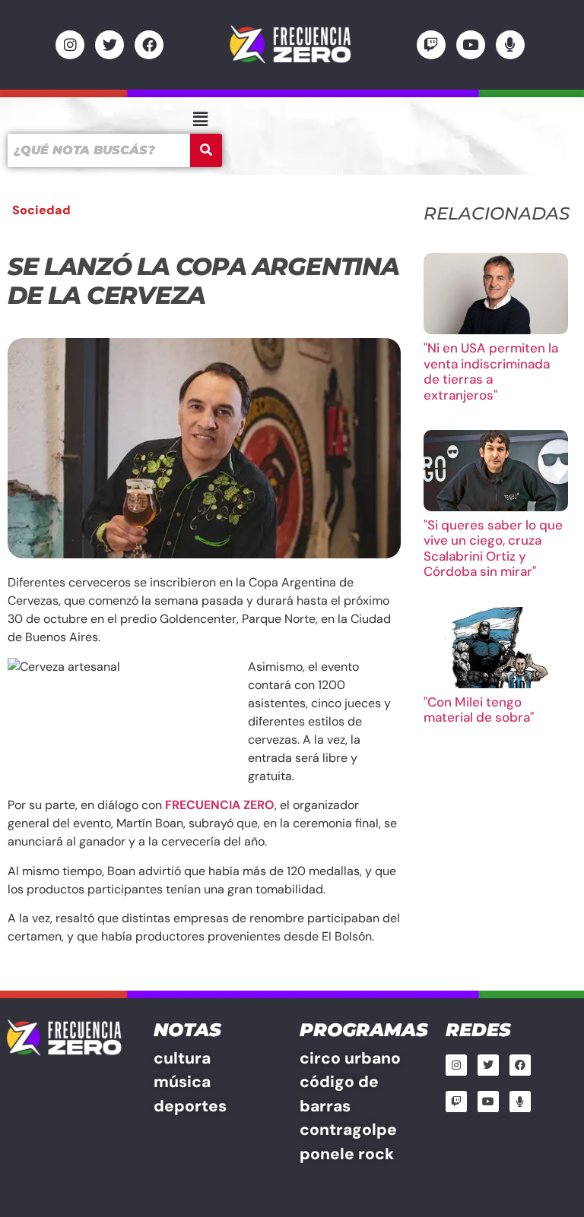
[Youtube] (470, 44)
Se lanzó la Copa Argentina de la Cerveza (203, 280)
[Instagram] (70, 44)
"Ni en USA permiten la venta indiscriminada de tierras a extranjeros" (491, 371)
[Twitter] (109, 44)
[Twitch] (431, 44)
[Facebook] (149, 44)
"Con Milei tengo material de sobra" (479, 709)
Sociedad (41, 210)
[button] (200, 119)
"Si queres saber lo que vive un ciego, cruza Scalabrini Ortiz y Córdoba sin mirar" (493, 548)
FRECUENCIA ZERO (220, 805)
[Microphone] (510, 44)
